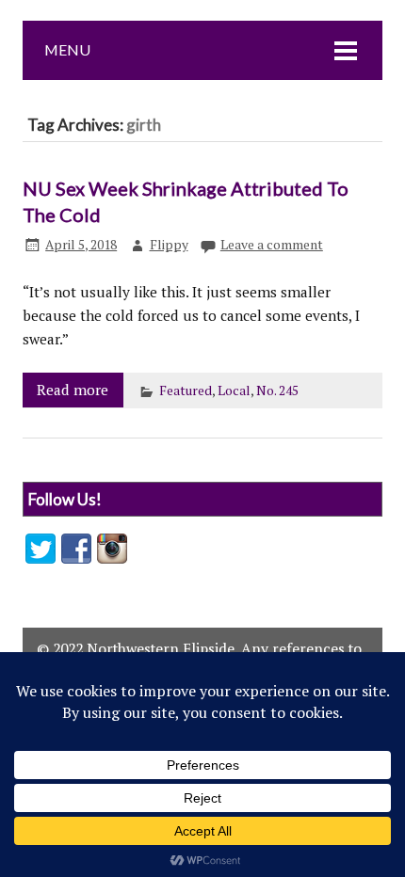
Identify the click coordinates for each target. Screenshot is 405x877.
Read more (72, 389)
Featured (185, 390)
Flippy (169, 244)
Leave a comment (271, 244)
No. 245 (277, 390)
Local (234, 390)
